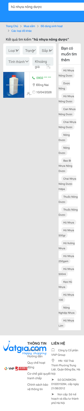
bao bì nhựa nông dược (65, 166)
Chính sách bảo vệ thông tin (37, 386)
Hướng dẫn (35, 356)
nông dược (64, 137)
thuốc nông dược (68, 199)
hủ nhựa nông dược (66, 98)
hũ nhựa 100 (66, 297)
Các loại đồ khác (21, 30)
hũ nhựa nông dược (66, 72)
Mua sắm (29, 26)
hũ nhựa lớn (66, 322)
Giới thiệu (33, 349)
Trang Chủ (12, 26)
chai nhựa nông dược (67, 124)
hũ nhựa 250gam (66, 258)
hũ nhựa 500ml (66, 271)
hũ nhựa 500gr (66, 232)
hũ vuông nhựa (67, 245)
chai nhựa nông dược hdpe (67, 184)
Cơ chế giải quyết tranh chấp (39, 375)
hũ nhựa (68, 222)
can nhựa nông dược (67, 111)
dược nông (64, 85)
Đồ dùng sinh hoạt (52, 26)
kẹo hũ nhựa (65, 284)
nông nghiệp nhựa (67, 310)
